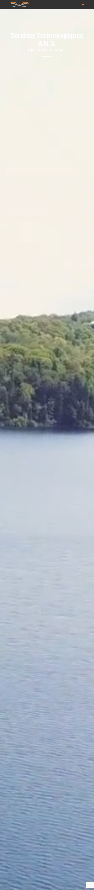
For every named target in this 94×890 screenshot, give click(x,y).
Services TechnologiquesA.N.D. (47, 39)
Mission (47, 58)
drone (62, 50)
